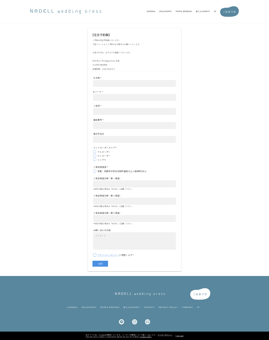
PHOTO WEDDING (184, 11)
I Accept (179, 336)
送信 (100, 263)
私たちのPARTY (203, 11)
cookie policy (146, 336)
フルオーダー (104, 151)
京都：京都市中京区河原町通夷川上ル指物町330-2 (121, 171)
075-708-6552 (101, 64)
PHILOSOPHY (165, 11)
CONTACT (149, 307)
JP (215, 11)
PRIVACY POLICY (168, 307)
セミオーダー (104, 155)
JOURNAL (151, 11)
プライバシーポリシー (108, 255)
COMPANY (187, 307)
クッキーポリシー (165, 334)
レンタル (101, 159)
